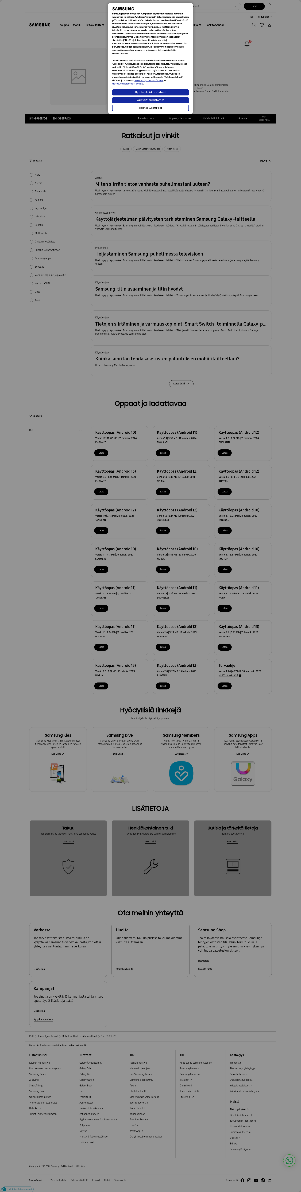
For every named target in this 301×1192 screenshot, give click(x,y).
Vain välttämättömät (150, 100)
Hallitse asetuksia (150, 108)
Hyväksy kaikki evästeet (150, 92)
